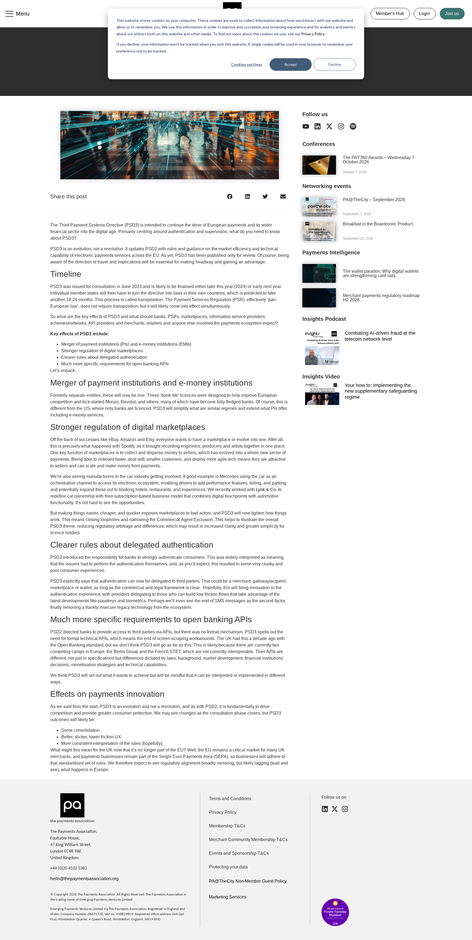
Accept (290, 64)
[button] (230, 196)
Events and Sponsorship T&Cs (239, 853)
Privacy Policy (312, 33)
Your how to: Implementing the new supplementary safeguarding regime (381, 391)
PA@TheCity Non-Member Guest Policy (248, 881)
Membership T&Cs (227, 826)
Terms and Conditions (230, 798)
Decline (334, 64)
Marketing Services (227, 897)
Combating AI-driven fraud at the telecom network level (380, 336)
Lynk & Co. (266, 489)
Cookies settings (246, 64)
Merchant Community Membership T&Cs (248, 839)
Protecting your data (228, 867)
